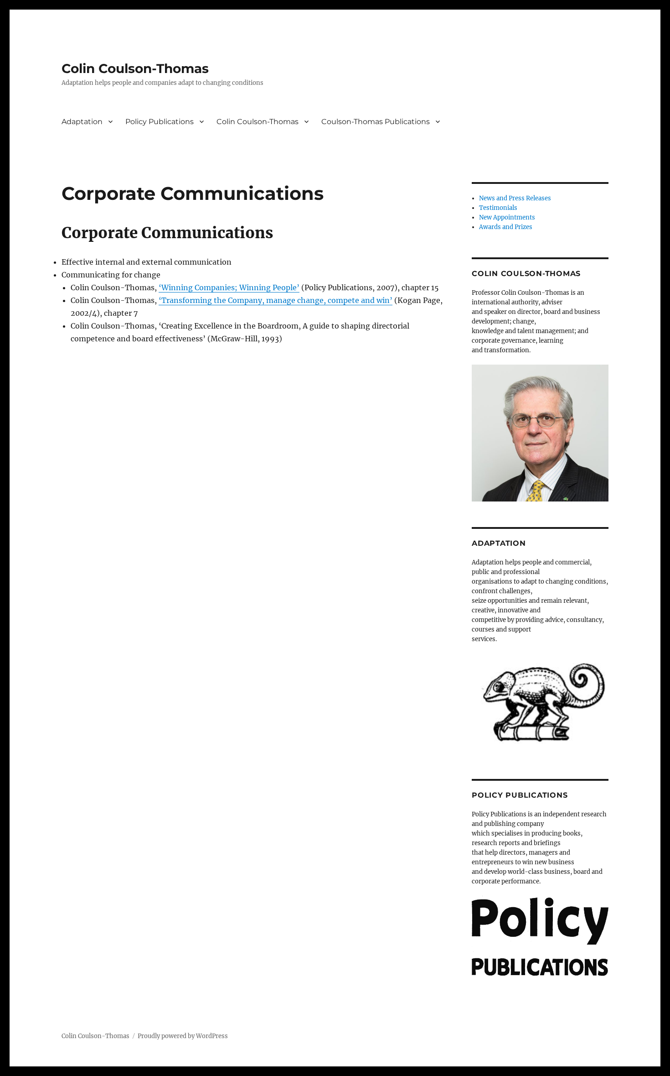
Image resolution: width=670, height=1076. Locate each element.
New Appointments (507, 217)
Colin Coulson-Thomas (135, 68)
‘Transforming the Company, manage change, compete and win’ (275, 300)
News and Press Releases (515, 198)
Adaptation (82, 121)
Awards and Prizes (505, 227)
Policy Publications (159, 121)
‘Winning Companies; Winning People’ (229, 287)
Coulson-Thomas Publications (375, 121)
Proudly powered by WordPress (183, 1036)
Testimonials (498, 208)
